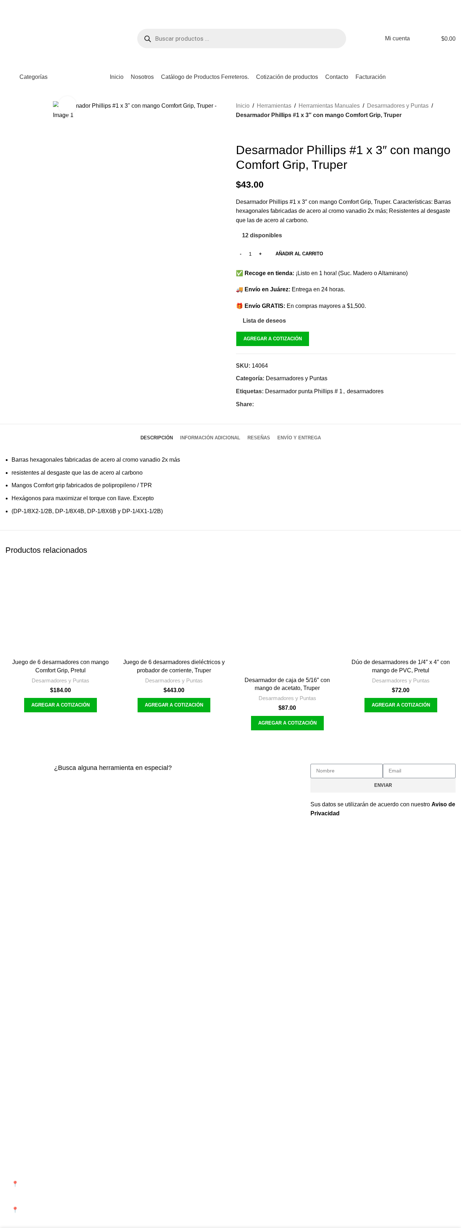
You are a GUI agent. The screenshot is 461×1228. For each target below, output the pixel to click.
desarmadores (365, 391)
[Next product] (257, 131)
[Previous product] (240, 131)
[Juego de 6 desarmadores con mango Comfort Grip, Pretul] (60, 609)
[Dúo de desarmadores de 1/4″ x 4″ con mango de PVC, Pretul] (401, 609)
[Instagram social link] (18, 5)
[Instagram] (339, 1163)
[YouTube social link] (27, 5)
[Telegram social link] (292, 404)
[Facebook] (319, 1163)
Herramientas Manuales (329, 106)
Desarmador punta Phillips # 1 (304, 391)
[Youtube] (358, 1163)
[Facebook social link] (9, 5)
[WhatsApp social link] (284, 404)
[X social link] (267, 404)
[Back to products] (249, 131)
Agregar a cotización (272, 338)
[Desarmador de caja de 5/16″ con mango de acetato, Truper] (287, 618)
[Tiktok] (378, 1163)
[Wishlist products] (419, 38)
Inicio (243, 106)
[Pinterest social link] (275, 404)
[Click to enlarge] (67, 105)
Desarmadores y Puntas (398, 106)
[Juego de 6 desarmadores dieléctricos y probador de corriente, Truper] (174, 609)
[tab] (156, 434)
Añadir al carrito (299, 253)
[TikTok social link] (35, 5)
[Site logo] (55, 38)
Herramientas (274, 106)
